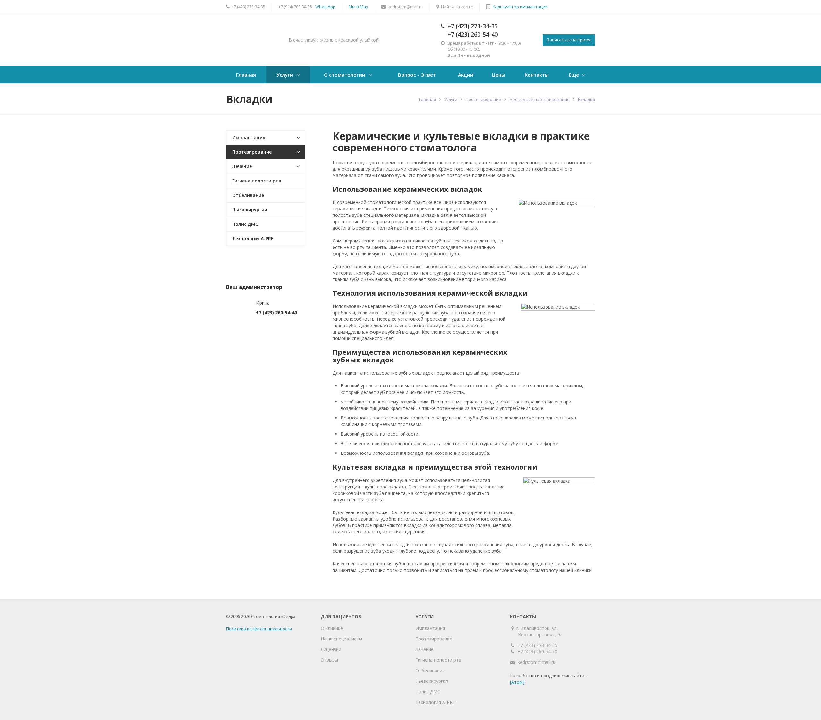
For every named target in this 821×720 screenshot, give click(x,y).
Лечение (242, 166)
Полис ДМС (245, 224)
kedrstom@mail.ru (536, 662)
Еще (574, 75)
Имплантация (248, 137)
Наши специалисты (341, 639)
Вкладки (586, 99)
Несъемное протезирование (540, 99)
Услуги (284, 75)
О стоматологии (344, 75)
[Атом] (517, 682)
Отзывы (329, 660)
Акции (465, 75)
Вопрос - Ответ (417, 75)
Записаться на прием (569, 40)
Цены (498, 75)
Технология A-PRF (252, 238)
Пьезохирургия (249, 210)
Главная (246, 75)
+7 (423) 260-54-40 (472, 34)
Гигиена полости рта (256, 181)
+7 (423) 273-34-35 (472, 26)
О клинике (332, 628)
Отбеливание (248, 195)
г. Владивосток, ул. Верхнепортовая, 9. (539, 631)
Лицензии (331, 649)
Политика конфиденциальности (259, 628)
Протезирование (483, 99)
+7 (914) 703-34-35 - (306, 7)
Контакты (537, 75)
